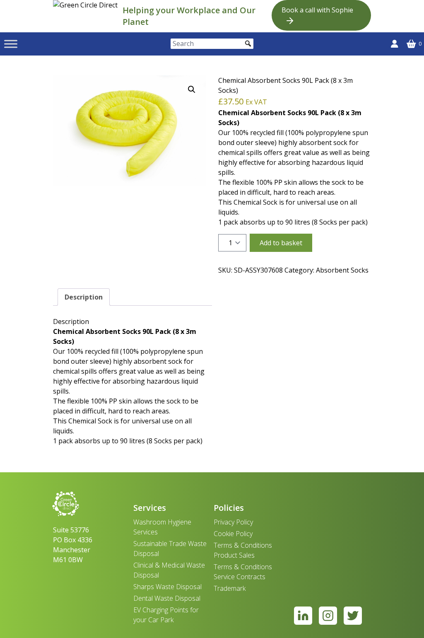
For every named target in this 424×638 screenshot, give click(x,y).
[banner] (86, 16)
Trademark (230, 588)
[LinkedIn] (303, 616)
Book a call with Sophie (317, 10)
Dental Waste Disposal (166, 598)
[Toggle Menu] (10, 44)
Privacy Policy (233, 522)
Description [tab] (84, 297)
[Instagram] (328, 616)
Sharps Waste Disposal (167, 586)
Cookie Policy (233, 533)
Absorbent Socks (342, 270)
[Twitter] (353, 616)
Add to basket (281, 242)
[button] (191, 89)
